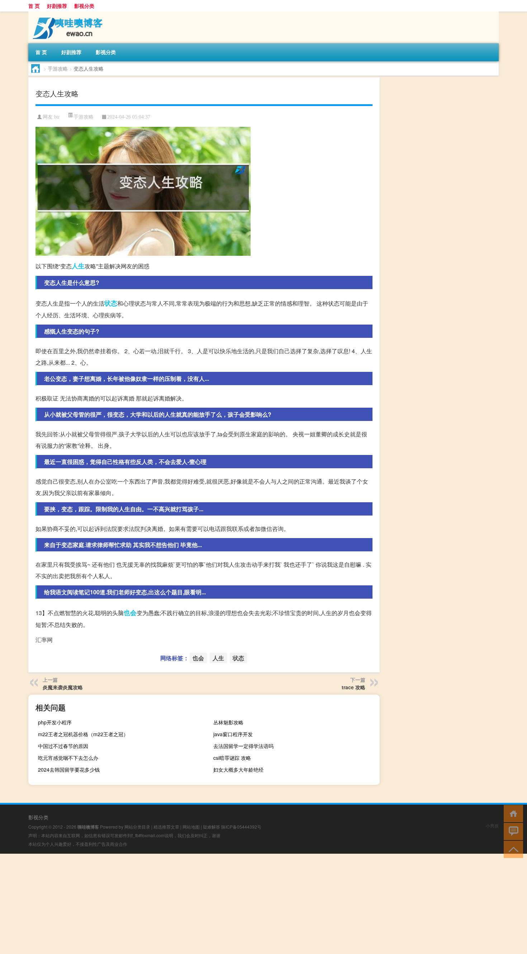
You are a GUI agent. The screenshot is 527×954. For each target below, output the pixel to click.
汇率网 (44, 640)
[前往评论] (512, 831)
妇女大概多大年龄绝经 (238, 769)
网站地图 (191, 827)
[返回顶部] (512, 849)
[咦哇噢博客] (66, 14)
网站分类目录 (137, 827)
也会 (130, 612)
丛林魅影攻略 (228, 722)
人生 (78, 265)
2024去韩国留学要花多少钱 (69, 769)
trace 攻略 (353, 687)
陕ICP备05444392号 (241, 827)
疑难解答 (211, 827)
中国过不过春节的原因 (63, 745)
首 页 (34, 5)
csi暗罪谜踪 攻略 (232, 757)
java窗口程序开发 (233, 734)
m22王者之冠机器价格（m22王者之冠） (83, 734)
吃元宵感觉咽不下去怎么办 (68, 757)
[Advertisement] (215, 904)
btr (57, 117)
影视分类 (84, 5)
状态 (110, 303)
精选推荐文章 (166, 827)
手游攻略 (58, 68)
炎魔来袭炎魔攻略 (63, 687)
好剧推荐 (57, 5)
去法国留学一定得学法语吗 (243, 745)
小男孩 (492, 826)
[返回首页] (512, 813)
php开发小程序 (55, 722)
